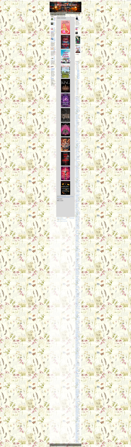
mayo (77, 65)
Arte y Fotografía (77, 118)
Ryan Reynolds (77, 391)
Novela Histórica (77, 338)
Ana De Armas (77, 109)
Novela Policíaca (77, 339)
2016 (77, 88)
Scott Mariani (77, 395)
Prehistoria (77, 360)
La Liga (76, 277)
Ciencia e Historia (77, 154)
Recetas (76, 367)
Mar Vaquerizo (77, 307)
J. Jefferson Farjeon (78, 233)
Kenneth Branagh (77, 269)
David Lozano (77, 175)
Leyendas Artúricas (78, 287)
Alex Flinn (77, 103)
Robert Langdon (77, 380)
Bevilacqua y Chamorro (77, 130)
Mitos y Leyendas (77, 319)
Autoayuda (77, 123)
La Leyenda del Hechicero (77, 276)
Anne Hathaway (77, 114)
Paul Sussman (77, 350)
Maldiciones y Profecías (77, 303)
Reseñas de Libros (62, 13)
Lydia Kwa (77, 301)
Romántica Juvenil (78, 386)
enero (77, 69)
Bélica (76, 126)
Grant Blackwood (77, 217)
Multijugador (77, 323)
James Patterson (77, 238)
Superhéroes (77, 411)
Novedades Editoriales (56, 13)
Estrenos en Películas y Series (77, 207)
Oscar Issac (77, 341)
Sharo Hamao (77, 398)
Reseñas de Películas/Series (54, 14)
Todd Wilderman (77, 418)
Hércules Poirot (77, 227)
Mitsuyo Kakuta (77, 320)
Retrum (76, 374)
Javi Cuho (77, 243)
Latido (76, 284)
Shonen (76, 403)
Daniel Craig (77, 172)
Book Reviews (77, 134)
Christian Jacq (77, 151)
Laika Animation (77, 279)
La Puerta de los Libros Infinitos (53, 68)
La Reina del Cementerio (77, 278)
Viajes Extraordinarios (77, 432)
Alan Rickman (77, 99)
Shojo (76, 402)
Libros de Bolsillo (77, 291)
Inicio (51, 13)
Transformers (77, 423)
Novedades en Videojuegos (62, 14)
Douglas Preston (77, 186)
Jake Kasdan (77, 236)
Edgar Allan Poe (77, 190)
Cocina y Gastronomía (77, 158)
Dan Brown (77, 171)
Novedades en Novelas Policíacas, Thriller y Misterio (78, 71)
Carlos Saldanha (77, 143)
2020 (77, 84)
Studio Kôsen (77, 410)
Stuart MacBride (77, 409)
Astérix (76, 119)
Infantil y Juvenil (77, 231)
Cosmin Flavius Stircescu (77, 165)
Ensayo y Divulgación (78, 201)
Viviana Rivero (77, 434)
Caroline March (77, 146)
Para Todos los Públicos (77, 347)
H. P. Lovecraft (77, 221)
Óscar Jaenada (77, 342)
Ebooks (60, 196)
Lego (76, 285)
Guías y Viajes (77, 218)
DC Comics (77, 179)
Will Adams (77, 438)
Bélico (76, 127)
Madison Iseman (77, 302)
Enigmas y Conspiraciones (77, 199)
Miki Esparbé (77, 315)
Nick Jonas (77, 330)
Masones (77, 311)
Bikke (76, 131)
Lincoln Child (77, 293)
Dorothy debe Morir (78, 185)
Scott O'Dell (77, 396)
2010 (77, 93)
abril (77, 66)
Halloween (77, 222)
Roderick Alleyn (77, 381)
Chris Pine (77, 150)
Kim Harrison (77, 271)
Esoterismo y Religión (77, 205)
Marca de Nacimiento (78, 308)
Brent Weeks (77, 135)
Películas (77, 351)
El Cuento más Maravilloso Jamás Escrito (78, 195)
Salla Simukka (77, 392)
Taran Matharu (77, 415)
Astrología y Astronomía (77, 120)
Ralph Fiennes (77, 364)
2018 (77, 86)
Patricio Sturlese (77, 349)
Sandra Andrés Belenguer (77, 394)
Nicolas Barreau (77, 331)
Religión (76, 368)
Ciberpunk (77, 153)
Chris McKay (77, 149)
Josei (76, 260)
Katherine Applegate (78, 266)
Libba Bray (77, 290)
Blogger (70, 445)
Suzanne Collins (77, 413)
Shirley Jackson (77, 401)
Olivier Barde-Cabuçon (77, 340)
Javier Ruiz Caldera (78, 244)
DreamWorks (77, 188)
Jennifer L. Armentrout (77, 247)
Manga (76, 305)
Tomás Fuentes (77, 420)
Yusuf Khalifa (77, 441)
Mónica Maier (77, 321)
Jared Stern (77, 241)
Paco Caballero (77, 343)
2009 (77, 94)
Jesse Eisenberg (77, 249)
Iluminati (76, 230)
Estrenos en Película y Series (76, 13)
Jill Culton (77, 250)
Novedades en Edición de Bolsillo (78, 78)
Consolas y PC (77, 164)
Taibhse (76, 414)
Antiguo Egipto (77, 115)
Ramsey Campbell (78, 365)
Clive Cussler (77, 157)
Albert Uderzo (77, 100)
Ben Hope (77, 128)
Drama (76, 187)
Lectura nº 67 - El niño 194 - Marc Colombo (52, 70)
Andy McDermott (77, 110)
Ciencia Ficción (77, 155)
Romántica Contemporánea (77, 382)
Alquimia (76, 106)
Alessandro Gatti (77, 102)
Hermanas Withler (77, 228)
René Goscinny (77, 369)
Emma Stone (77, 198)
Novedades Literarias (68, 196)
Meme (76, 314)
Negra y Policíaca (77, 327)
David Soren (77, 177)
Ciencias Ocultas (77, 156)
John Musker (77, 253)
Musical (76, 324)
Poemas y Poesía (77, 358)
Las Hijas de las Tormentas (77, 283)
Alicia (76, 105)
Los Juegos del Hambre (77, 298)
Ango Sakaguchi (77, 111)
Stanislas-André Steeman (77, 406)
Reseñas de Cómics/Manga (68, 13)
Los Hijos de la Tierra (78, 297)
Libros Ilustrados (77, 292)
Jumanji (76, 263)
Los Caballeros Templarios (77, 296)
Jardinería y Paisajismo (77, 240)
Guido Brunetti (77, 219)
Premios (76, 361)
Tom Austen (77, 419)
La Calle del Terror (78, 274)
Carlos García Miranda (77, 140)
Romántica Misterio (68, 197)
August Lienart (77, 122)
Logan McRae (77, 294)
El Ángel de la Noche (78, 191)
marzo (77, 67)
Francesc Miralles (77, 213)
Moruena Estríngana (78, 322)
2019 (77, 85)
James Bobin (77, 237)
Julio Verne (77, 262)
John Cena (77, 252)
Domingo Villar (77, 183)
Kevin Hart (77, 270)
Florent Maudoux (77, 212)
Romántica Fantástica (63, 197)
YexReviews (52, 78)
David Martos (77, 176)
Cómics (76, 162)
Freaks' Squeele (77, 214)
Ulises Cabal (77, 426)
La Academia (77, 273)
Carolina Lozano (77, 145)
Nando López (77, 325)
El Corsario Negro (77, 194)
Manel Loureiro (77, 304)
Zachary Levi (77, 442)
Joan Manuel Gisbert (78, 251)
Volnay (76, 435)
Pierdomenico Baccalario (77, 354)
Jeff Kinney (77, 246)
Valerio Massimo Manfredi (77, 429)
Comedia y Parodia (78, 159)
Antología (77, 116)
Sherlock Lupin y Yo (78, 399)
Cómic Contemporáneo (77, 161)
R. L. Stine (77, 362)
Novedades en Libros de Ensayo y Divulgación (78, 74)
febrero (78, 68)
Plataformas (77, 357)
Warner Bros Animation (77, 437)
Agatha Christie (77, 98)
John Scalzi (77, 254)
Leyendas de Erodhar (77, 289)
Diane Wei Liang (77, 180)
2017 (77, 87)
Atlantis (76, 121)
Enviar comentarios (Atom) (63, 219)
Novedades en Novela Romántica (78, 76)
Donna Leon (77, 184)
